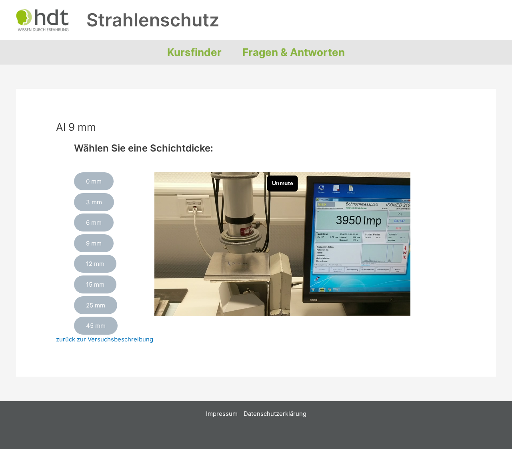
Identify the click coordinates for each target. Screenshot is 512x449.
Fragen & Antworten (293, 52)
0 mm (94, 181)
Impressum (222, 413)
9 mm (94, 243)
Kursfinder (194, 52)
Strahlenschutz (152, 20)
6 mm (94, 222)
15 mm (95, 284)
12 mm (95, 263)
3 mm (94, 202)
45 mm (96, 325)
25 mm (95, 305)
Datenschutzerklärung (275, 413)
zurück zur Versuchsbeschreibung (104, 339)
